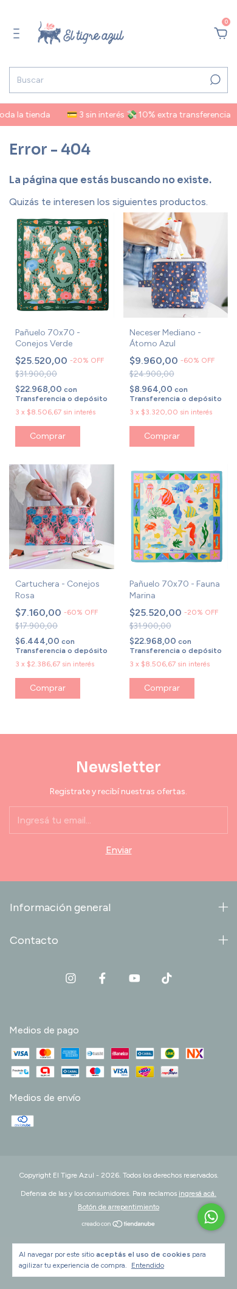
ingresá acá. (197, 1193)
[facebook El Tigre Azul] (102, 978)
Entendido (147, 1265)
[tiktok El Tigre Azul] (167, 978)
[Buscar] (214, 79)
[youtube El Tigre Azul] (134, 978)
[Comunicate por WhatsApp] (211, 1217)
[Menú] (18, 34)
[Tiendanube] (119, 1225)
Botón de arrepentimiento (118, 1207)
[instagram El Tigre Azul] (71, 978)
